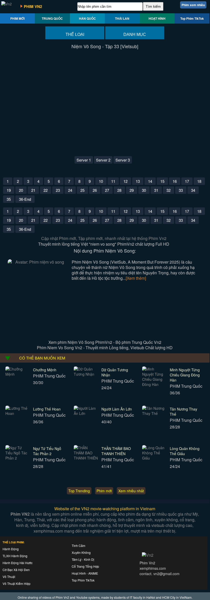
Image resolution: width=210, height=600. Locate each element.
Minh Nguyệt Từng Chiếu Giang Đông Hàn (185, 375)
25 (82, 190)
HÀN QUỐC (87, 18)
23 (58, 190)
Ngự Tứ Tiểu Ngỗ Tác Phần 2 (47, 451)
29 (132, 190)
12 (125, 181)
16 (175, 181)
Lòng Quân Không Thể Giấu (185, 451)
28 (119, 190)
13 (138, 181)
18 (199, 181)
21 (33, 190)
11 (113, 181)
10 (101, 181)
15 (162, 181)
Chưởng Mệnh (44, 369)
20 (21, 190)
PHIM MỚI (17, 18)
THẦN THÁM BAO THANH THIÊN (116, 451)
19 (9, 190)
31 (156, 190)
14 (150, 181)
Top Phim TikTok (192, 18)
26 (95, 190)
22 (46, 190)
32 (168, 190)
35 (9, 199)
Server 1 (84, 160)
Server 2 (103, 160)
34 (193, 190)
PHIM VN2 (33, 6)
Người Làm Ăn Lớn (116, 409)
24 (70, 190)
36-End (25, 199)
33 (181, 190)
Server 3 (123, 160)
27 (107, 190)
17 (187, 181)
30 (144, 190)
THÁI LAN (122, 18)
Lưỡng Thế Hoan (47, 409)
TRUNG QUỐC (52, 18)
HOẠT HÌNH (157, 18)
